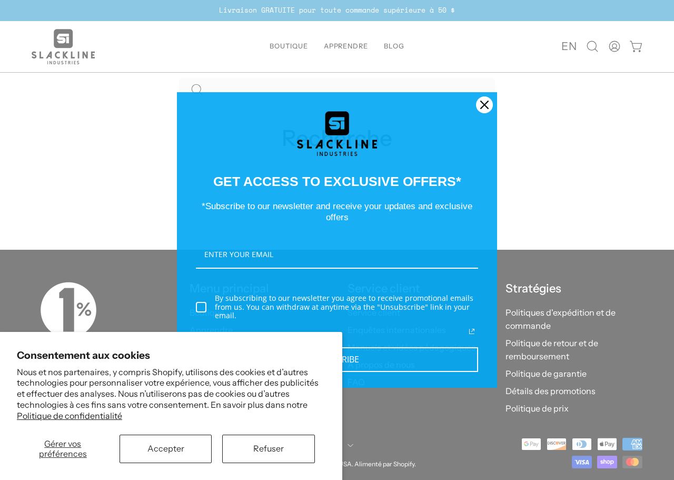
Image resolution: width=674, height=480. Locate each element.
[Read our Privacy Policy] (471, 331)
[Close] (484, 104)
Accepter (165, 448)
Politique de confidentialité (69, 415)
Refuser (268, 448)
